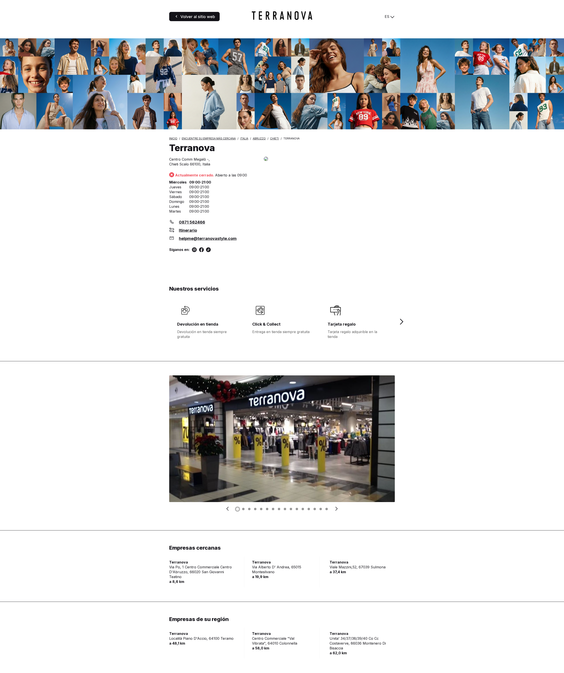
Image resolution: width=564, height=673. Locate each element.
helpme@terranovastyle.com (208, 238)
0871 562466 (192, 222)
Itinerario (188, 230)
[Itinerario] (329, 159)
